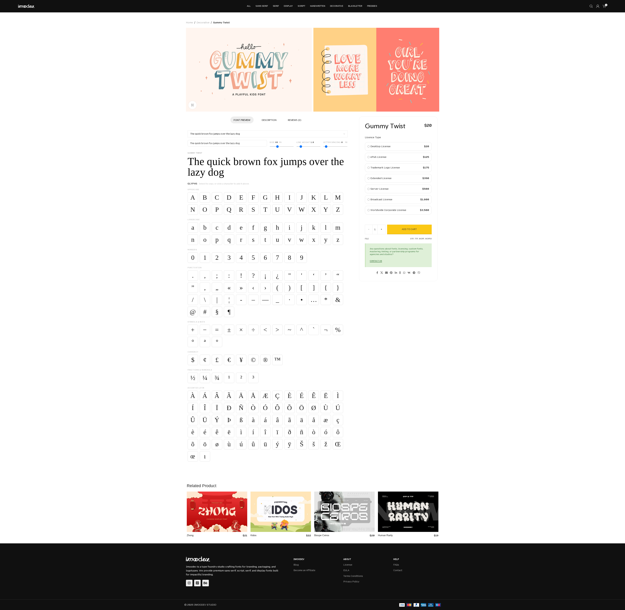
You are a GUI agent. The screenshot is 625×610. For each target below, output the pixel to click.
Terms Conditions (353, 576)
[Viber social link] (418, 272)
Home (189, 22)
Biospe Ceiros (321, 535)
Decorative (203, 22)
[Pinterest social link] (391, 272)
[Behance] (205, 583)
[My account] (597, 6)
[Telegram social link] (414, 272)
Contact (397, 570)
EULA (346, 570)
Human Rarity (385, 535)
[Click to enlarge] (192, 105)
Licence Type (373, 137)
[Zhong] (217, 512)
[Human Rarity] (408, 512)
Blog (296, 564)
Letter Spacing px (335, 142)
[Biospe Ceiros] (344, 512)
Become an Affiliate (304, 570)
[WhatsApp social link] (404, 272)
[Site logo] (26, 6)
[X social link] (381, 272)
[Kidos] (280, 512)
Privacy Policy (351, 581)
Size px (276, 142)
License (347, 564)
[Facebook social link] (377, 272)
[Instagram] (189, 583)
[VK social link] (409, 272)
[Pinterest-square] (197, 583)
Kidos (253, 535)
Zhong (190, 535)
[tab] (242, 119)
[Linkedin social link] (396, 272)
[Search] (591, 6)
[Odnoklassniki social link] (400, 272)
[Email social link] (386, 272)
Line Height (305, 142)
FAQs (396, 564)
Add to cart (409, 229)
